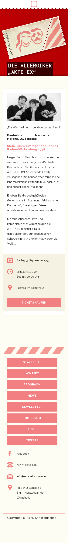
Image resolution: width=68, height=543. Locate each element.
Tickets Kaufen (34, 302)
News (32, 395)
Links (32, 429)
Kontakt (32, 373)
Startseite (32, 362)
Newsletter (32, 406)
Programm (32, 384)
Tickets (32, 440)
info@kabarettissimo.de (31, 476)
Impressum (32, 417)
